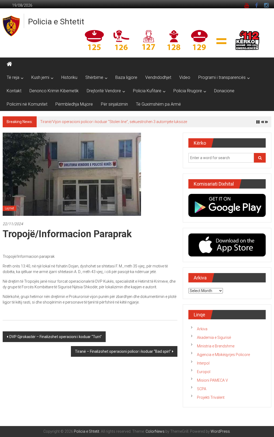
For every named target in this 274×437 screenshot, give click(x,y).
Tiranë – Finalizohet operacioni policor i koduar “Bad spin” (123, 351)
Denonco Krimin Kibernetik (54, 90)
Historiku (69, 77)
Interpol (203, 363)
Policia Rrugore (187, 90)
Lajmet (9, 208)
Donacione (224, 90)
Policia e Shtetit (56, 21)
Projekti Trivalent (210, 397)
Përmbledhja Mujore (74, 104)
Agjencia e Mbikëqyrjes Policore (223, 354)
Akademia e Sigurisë (214, 337)
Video (184, 77)
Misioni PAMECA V (212, 380)
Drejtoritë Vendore (104, 90)
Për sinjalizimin (114, 104)
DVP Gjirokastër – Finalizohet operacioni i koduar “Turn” (55, 337)
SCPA (201, 389)
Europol (203, 372)
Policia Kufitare (147, 90)
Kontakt (14, 90)
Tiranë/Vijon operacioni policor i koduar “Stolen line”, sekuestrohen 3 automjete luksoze (113, 122)
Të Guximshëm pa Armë (158, 104)
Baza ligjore (126, 77)
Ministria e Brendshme (215, 346)
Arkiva (202, 329)
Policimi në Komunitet (27, 104)
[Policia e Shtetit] (9, 64)
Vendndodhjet (158, 77)
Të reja (13, 77)
